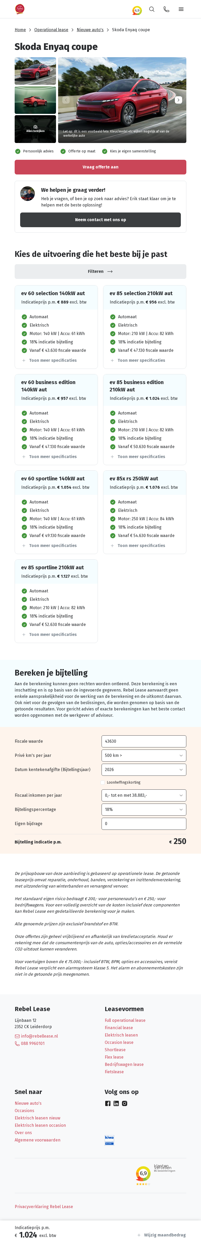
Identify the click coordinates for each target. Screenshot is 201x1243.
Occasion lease (119, 1042)
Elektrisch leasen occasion (40, 1125)
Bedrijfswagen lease (124, 1064)
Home (20, 29)
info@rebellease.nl (39, 1036)
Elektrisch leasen (121, 1035)
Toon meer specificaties (53, 360)
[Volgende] (178, 100)
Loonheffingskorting (124, 782)
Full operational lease (125, 1020)
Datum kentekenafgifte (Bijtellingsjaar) (52, 769)
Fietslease (114, 1071)
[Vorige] (66, 100)
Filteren (96, 271)
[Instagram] (124, 1103)
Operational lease (51, 29)
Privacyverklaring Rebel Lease (44, 1206)
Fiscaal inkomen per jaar (38, 795)
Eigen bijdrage (28, 823)
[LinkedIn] (116, 1103)
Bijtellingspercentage (35, 809)
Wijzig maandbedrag (165, 1235)
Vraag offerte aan (101, 166)
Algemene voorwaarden (37, 1140)
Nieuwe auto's (90, 29)
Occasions (24, 1110)
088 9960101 (32, 1043)
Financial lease (119, 1027)
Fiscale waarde (29, 741)
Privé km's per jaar (33, 755)
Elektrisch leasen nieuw (37, 1117)
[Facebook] (108, 1103)
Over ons (23, 1132)
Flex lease (114, 1057)
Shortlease (115, 1049)
